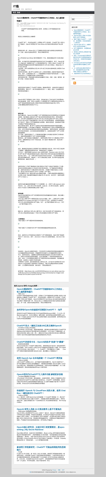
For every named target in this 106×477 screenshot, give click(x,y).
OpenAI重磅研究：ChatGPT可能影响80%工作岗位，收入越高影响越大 (82, 31)
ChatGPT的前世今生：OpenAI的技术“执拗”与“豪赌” (40, 342)
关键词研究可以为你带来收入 (82, 73)
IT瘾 (16, 6)
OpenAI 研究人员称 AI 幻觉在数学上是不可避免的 (39, 409)
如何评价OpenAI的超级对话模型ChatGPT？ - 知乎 (39, 310)
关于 (63, 470)
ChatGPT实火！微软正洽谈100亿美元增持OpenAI (39, 326)
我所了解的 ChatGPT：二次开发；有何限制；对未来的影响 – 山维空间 (82, 40)
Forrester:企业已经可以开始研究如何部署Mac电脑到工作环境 (82, 64)
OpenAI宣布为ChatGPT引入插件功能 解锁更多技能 (40, 374)
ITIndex (54, 470)
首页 (14, 12)
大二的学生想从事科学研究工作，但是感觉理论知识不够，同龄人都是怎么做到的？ (82, 69)
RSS (74, 83)
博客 (59, 470)
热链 (18, 12)
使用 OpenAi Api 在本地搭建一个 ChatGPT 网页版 (39, 358)
